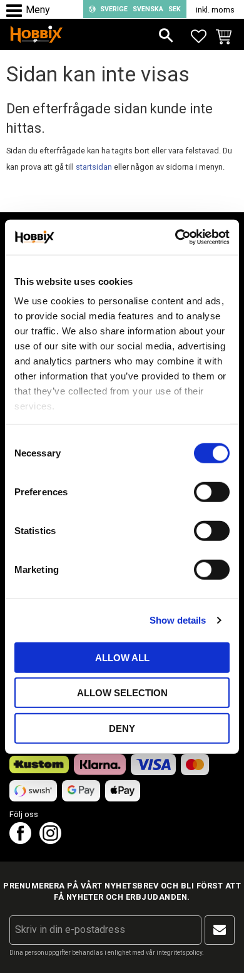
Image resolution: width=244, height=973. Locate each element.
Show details (178, 620)
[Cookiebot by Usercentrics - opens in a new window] (175, 237)
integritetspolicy (179, 952)
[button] (17, 11)
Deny (122, 728)
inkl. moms (215, 9)
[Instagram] (50, 841)
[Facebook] (20, 841)
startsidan (94, 167)
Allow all (122, 657)
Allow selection (122, 692)
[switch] (212, 491)
